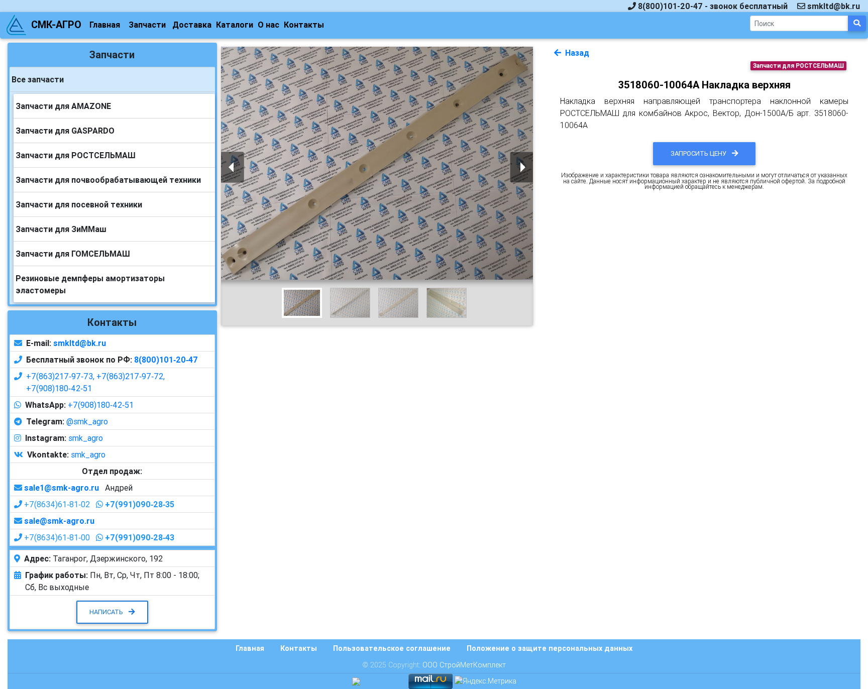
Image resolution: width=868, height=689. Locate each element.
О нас (268, 25)
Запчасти (147, 25)
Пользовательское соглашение (392, 648)
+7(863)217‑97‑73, (61, 376)
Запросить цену (699, 153)
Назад (576, 53)
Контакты (304, 25)
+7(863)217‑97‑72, (130, 376)
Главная (104, 25)
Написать (107, 612)
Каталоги (234, 25)
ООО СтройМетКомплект (464, 664)
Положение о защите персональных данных (549, 648)
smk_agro (85, 438)
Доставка (191, 25)
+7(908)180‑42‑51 (59, 388)
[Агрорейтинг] (356, 680)
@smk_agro (87, 421)
